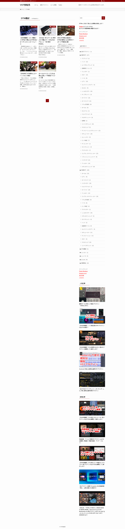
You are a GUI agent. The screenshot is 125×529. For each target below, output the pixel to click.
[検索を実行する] (103, 18)
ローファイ (86, 97)
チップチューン (87, 94)
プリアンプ (85, 58)
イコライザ (86, 160)
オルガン (85, 88)
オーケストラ (86, 101)
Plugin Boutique (83, 33)
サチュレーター (87, 133)
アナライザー (86, 150)
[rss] (102, 1)
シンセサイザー (87, 91)
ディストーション (87, 235)
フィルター (86, 163)
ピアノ (85, 81)
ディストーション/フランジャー (91, 130)
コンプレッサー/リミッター (90, 153)
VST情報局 (25, 5)
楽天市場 (81, 38)
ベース (84, 78)
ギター (85, 74)
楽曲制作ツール (87, 68)
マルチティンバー (87, 117)
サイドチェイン (87, 147)
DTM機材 (84, 249)
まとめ (84, 259)
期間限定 (85, 263)
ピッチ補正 (85, 140)
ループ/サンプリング (88, 65)
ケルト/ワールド (87, 114)
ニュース (84, 256)
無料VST (85, 55)
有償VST (85, 170)
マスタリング (86, 127)
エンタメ (84, 252)
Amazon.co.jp (82, 36)
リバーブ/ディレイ (88, 124)
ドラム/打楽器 (86, 104)
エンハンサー (86, 137)
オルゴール (85, 111)
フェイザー (85, 71)
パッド (85, 61)
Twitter (81, 26)
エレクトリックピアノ (88, 84)
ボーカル (85, 107)
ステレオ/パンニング (88, 166)
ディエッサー (86, 143)
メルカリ (81, 40)
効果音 (84, 120)
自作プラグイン (86, 51)
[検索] (104, 1)
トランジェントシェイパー (89, 156)
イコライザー (86, 183)
